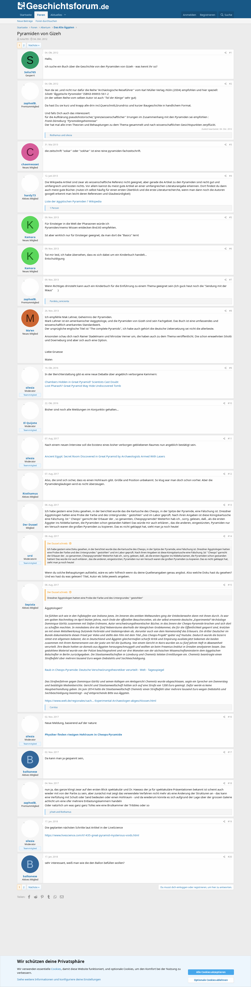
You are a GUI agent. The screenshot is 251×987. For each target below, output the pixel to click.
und (61, 135)
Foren (41, 15)
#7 (230, 279)
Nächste (32, 45)
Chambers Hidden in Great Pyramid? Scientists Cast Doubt (81, 382)
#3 (230, 144)
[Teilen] (225, 53)
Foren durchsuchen (46, 21)
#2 (230, 83)
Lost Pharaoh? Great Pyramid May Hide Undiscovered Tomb (83, 386)
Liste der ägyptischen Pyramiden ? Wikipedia (73, 201)
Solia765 (24, 39)
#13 (230, 504)
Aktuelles (56, 15)
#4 (230, 175)
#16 (230, 716)
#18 (230, 783)
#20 (230, 856)
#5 (230, 217)
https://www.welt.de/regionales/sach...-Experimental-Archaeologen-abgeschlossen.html (100, 700)
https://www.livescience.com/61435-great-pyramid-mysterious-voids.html (92, 835)
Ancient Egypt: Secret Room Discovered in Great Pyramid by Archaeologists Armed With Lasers (105, 456)
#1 (230, 52)
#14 (230, 536)
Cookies (56, 969)
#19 (230, 821)
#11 (230, 438)
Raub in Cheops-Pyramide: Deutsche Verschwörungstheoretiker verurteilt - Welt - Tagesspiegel (104, 670)
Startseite (26, 15)
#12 (230, 473)
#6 (230, 248)
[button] (65, 14)
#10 (230, 403)
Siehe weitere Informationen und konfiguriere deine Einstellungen (59, 979)
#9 (230, 368)
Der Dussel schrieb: (57, 543)
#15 (230, 584)
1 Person (54, 208)
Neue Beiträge (25, 21)
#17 (230, 752)
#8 (230, 310)
